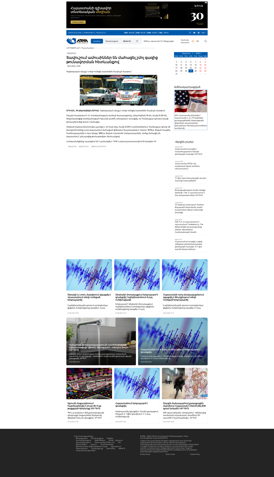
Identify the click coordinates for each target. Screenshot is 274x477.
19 (186, 68)
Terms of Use (170, 454)
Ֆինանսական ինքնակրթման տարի (91, 446)
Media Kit (127, 41)
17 (176, 68)
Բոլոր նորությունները (83, 436)
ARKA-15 (122, 448)
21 (196, 68)
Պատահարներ (71, 53)
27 (191, 71)
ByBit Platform (100, 440)
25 (181, 71)
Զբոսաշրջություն (83, 442)
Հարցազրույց (97, 448)
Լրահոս (96, 41)
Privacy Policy (145, 454)
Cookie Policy (195, 454)
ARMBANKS (88, 33)
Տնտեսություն (112, 41)
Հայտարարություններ (85, 450)
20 (191, 68)
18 (181, 68)
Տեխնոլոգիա (81, 444)
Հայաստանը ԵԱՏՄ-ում (104, 442)
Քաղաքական (82, 438)
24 (176, 71)
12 (186, 65)
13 (191, 65)
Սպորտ (93, 444)
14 (196, 65)
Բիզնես (110, 438)
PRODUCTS (101, 33)
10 (176, 65)
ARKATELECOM (74, 33)
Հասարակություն (83, 440)
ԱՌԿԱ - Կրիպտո (116, 440)
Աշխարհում (116, 446)
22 (200, 68)
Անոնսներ (110, 448)
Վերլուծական (82, 448)
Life (119, 442)
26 (186, 71)
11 (181, 65)
